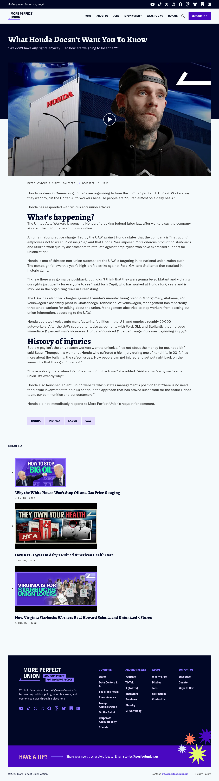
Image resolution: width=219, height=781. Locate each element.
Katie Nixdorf (37, 183)
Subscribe (199, 16)
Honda (36, 420)
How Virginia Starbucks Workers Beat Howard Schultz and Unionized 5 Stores (83, 617)
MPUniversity (133, 15)
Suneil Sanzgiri (63, 183)
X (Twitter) (131, 688)
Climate (103, 727)
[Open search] (183, 16)
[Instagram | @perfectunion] (173, 4)
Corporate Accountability (108, 719)
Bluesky (130, 705)
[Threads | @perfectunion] (188, 4)
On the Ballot (107, 712)
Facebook (131, 699)
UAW (88, 420)
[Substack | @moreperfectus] (202, 4)
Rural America (107, 697)
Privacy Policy (202, 773)
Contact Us (159, 699)
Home (88, 15)
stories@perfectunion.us (141, 756)
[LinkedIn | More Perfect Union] (209, 4)
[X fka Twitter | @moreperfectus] (35, 708)
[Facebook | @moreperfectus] (180, 4)
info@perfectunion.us (175, 773)
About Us (102, 15)
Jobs (116, 15)
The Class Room (109, 691)
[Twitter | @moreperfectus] (167, 4)
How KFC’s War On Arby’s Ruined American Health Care (64, 555)
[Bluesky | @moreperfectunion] (195, 4)
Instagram (131, 693)
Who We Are (159, 676)
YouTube (130, 676)
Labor (72, 420)
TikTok (129, 682)
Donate (173, 15)
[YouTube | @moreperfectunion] (152, 4)
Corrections (159, 693)
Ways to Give (155, 15)
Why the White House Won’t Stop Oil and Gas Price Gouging (67, 492)
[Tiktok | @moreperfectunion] (159, 4)
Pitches (156, 682)
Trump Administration (108, 704)
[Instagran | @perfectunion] (56, 708)
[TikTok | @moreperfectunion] (28, 708)
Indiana (54, 420)
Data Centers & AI (108, 684)
